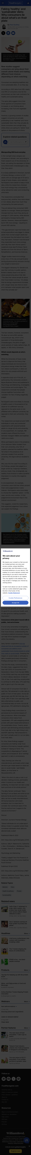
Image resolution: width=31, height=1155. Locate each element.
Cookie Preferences (15, 598)
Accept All (15, 603)
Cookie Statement (14, 593)
